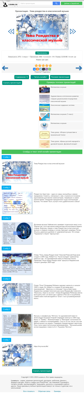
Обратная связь (44, 391)
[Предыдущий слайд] (11, 31)
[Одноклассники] (37, 69)
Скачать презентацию (12, 83)
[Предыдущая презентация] (6, 68)
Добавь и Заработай (71, 3)
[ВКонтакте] (34, 69)
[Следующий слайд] (73, 31)
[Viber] (46, 69)
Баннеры (57, 391)
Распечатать (42, 53)
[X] (43, 69)
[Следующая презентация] (79, 68)
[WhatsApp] (49, 69)
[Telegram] (40, 69)
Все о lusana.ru (28, 391)
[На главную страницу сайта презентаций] (10, 4)
